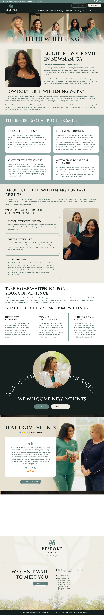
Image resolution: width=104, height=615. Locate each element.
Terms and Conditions (75, 612)
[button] (30, 432)
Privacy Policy (54, 612)
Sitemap (85, 612)
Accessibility (63, 612)
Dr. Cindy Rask (60, 199)
